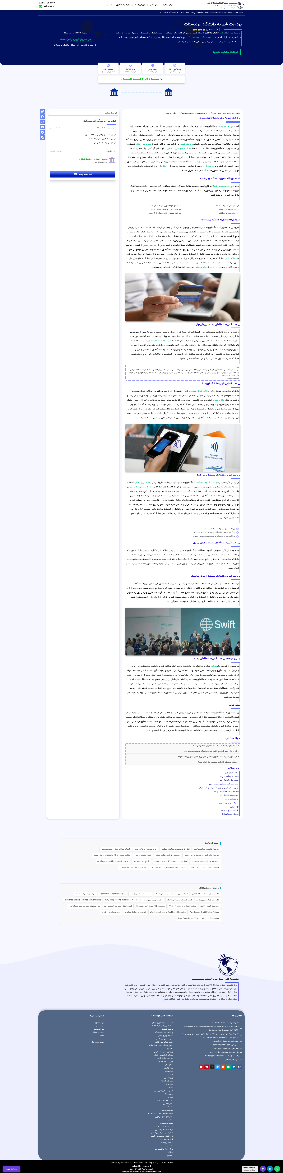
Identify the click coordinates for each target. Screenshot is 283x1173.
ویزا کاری (169, 1074)
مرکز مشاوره (168, 4)
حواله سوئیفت (201, 267)
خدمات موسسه (203, 12)
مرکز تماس (154, 4)
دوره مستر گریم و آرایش (209, 906)
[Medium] (228, 1067)
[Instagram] (212, 1067)
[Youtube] (201, 1067)
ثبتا (221, 32)
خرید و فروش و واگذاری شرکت (160, 1113)
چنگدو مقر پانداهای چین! (228, 780)
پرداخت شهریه (225, 126)
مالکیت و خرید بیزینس (163, 1090)
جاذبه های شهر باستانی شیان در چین (223, 784)
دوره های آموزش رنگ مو (111, 912)
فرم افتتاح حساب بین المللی (162, 1136)
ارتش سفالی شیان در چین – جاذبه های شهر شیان (218, 788)
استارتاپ (169, 1087)
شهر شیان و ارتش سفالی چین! (226, 791)
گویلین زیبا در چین (231, 799)
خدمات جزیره (167, 1110)
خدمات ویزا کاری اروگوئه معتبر (168, 855)
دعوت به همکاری (123, 4)
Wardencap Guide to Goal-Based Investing (168, 912)
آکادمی (170, 1120)
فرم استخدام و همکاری (164, 1129)
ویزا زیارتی (169, 1084)
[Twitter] (217, 1067)
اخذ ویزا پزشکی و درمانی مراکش (206, 849)
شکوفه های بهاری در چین (228, 803)
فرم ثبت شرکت (167, 1139)
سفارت (170, 1097)
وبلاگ (170, 1152)
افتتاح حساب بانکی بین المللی (161, 1045)
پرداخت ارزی (208, 166)
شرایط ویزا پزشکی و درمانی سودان (133, 867)
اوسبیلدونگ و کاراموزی (164, 1116)
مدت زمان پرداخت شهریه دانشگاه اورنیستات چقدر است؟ (214, 746)
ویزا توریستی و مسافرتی (163, 1052)
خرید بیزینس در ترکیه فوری (146, 849)
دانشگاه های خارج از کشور (179, 148)
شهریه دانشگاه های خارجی (159, 340)
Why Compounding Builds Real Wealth (121, 900)
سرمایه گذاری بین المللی (163, 1055)
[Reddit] (223, 1067)
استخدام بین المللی (165, 1035)
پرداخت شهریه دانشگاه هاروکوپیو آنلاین (113, 861)
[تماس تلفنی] (263, 1169)
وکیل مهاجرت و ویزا (165, 1061)
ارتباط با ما (169, 1146)
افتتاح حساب (218, 400)
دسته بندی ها (98, 1042)
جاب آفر (170, 1107)
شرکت (214, 666)
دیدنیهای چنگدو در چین (229, 776)
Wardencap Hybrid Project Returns (204, 912)
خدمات (109, 4)
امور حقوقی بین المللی (164, 1039)
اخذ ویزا (170, 1048)
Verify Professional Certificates (182, 906)
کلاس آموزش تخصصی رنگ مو (207, 900)
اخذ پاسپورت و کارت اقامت (162, 1026)
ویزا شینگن (168, 1071)
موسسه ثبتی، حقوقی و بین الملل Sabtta (227, 12)
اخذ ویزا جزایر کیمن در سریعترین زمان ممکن (201, 855)
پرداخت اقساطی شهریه (199, 391)
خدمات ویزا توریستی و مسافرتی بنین (115, 849)
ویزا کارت (151, 486)
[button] (183, 746)
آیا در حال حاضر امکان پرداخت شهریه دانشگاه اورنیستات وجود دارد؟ (210, 751)
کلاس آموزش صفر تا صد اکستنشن (205, 894)
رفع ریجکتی (168, 1094)
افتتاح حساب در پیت (141, 861)
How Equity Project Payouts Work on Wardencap (198, 918)
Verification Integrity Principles (113, 894)
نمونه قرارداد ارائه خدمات (85, 894)
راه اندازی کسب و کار (164, 1100)
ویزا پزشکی (168, 1068)
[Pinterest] (206, 1067)
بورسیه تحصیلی (167, 1029)
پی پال (209, 559)
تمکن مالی (169, 1064)
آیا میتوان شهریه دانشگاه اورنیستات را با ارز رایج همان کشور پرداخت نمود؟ (207, 756)
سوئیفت (236, 370)
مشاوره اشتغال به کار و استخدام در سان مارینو (112, 855)
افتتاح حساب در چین (143, 855)
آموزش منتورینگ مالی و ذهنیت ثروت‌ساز (172, 894)
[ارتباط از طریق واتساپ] (277, 1169)
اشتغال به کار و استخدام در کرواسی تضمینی (168, 867)
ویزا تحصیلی (168, 1077)
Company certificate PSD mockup (150, 906)
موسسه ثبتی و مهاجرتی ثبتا (199, 37)
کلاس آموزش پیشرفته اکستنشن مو (118, 906)
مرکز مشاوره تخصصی (165, 1126)
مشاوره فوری (11, 1169)
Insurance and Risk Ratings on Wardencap (83, 900)
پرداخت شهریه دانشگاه (186, 12)
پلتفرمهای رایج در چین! (229, 810)
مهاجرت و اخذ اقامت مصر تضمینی (205, 861)
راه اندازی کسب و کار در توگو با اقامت (204, 867)
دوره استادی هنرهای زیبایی (140, 894)
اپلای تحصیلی (168, 1103)
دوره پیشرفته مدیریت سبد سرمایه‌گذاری (84, 906)
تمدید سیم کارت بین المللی (162, 1133)
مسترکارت (140, 486)
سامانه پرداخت (167, 1142)
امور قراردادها (140, 4)
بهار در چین (233, 806)
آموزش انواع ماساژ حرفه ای (135, 912)
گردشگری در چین (231, 772)
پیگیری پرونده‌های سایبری (152, 900)
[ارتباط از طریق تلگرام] (270, 1169)
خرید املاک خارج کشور (164, 1042)
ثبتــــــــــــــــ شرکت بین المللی (162, 1022)
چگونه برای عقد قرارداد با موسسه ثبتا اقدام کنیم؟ (217, 762)
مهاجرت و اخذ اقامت (165, 1058)
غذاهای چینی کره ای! (230, 814)
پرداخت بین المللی (143, 482)
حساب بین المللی (144, 144)
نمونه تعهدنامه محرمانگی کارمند (179, 900)
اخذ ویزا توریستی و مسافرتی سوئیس (175, 849)
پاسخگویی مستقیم (250, 1170)
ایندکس (169, 1155)
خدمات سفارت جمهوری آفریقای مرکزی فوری (171, 861)
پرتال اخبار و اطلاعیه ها (164, 1149)
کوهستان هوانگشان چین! (228, 795)
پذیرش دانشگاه (167, 1081)
